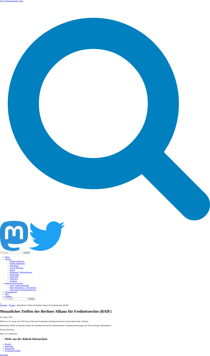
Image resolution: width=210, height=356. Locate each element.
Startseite (3, 305)
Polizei (12, 270)
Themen (8, 259)
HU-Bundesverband (12, 351)
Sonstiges (13, 281)
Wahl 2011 (14, 279)
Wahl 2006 (14, 277)
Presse (7, 257)
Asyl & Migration (16, 268)
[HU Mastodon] (14, 250)
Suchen (26, 253)
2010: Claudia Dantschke (19, 285)
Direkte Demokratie (17, 263)
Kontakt (8, 344)
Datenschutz (14, 274)
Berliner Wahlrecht (17, 261)
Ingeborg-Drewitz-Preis (14, 283)
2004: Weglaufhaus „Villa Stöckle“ (23, 288)
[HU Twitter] (47, 250)
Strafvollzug (14, 266)
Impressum (9, 346)
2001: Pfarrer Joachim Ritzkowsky (23, 290)
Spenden (8, 296)
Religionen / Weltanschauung (21, 272)
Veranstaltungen (11, 292)
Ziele (7, 294)
